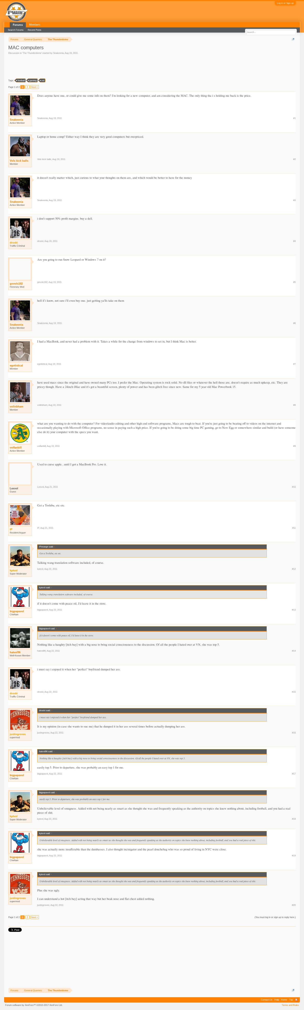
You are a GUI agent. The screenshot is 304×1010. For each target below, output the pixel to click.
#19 (294, 855)
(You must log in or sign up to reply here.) (275, 917)
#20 (294, 905)
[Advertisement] (83, 66)
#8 (294, 405)
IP (38, 528)
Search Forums (16, 30)
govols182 (16, 283)
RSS (296, 999)
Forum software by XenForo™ (33, 1005)
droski (40, 241)
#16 (294, 732)
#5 (294, 282)
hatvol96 (15, 652)
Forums (18, 24)
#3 (294, 200)
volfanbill (16, 447)
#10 (294, 487)
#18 (294, 819)
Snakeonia (58, 53)
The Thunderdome (32, 53)
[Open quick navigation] (293, 39)
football (21, 80)
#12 (294, 569)
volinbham (16, 406)
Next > (34, 87)
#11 (294, 528)
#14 (294, 651)
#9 (294, 446)
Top (291, 999)
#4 (294, 241)
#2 (294, 159)
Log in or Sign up (285, 3)
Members (34, 24)
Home (284, 999)
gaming (33, 80)
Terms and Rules (290, 1005)
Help (276, 999)
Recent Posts (34, 30)
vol (42, 80)
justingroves (43, 732)
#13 (294, 610)
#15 (294, 692)
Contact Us (266, 999)
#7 (294, 364)
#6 (294, 323)
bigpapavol (17, 611)
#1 (294, 118)
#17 (294, 773)
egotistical (16, 365)
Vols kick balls (19, 160)
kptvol (40, 569)
